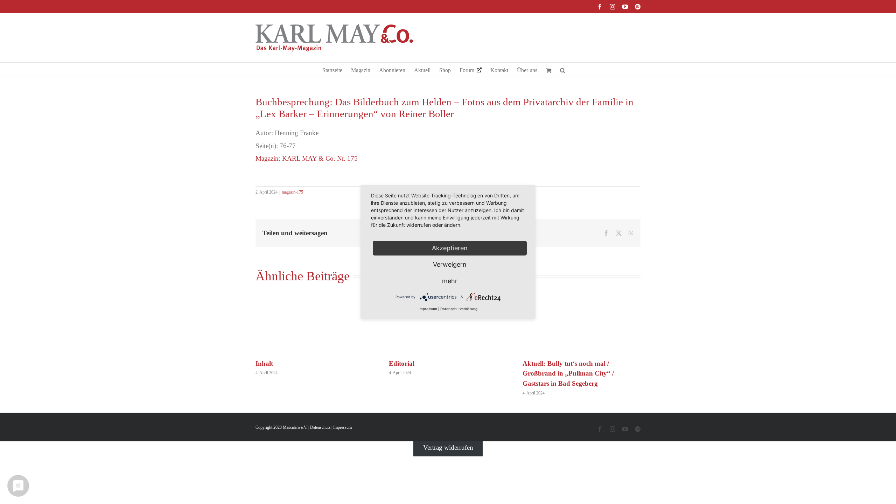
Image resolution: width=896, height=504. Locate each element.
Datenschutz (320, 427)
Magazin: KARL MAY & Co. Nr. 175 (306, 158)
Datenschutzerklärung (458, 309)
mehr (449, 281)
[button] (562, 70)
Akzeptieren (450, 248)
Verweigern (450, 264)
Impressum (342, 427)
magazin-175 (292, 192)
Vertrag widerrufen (448, 447)
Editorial (401, 363)
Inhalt (264, 363)
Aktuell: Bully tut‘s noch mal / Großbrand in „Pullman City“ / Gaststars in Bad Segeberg (568, 373)
